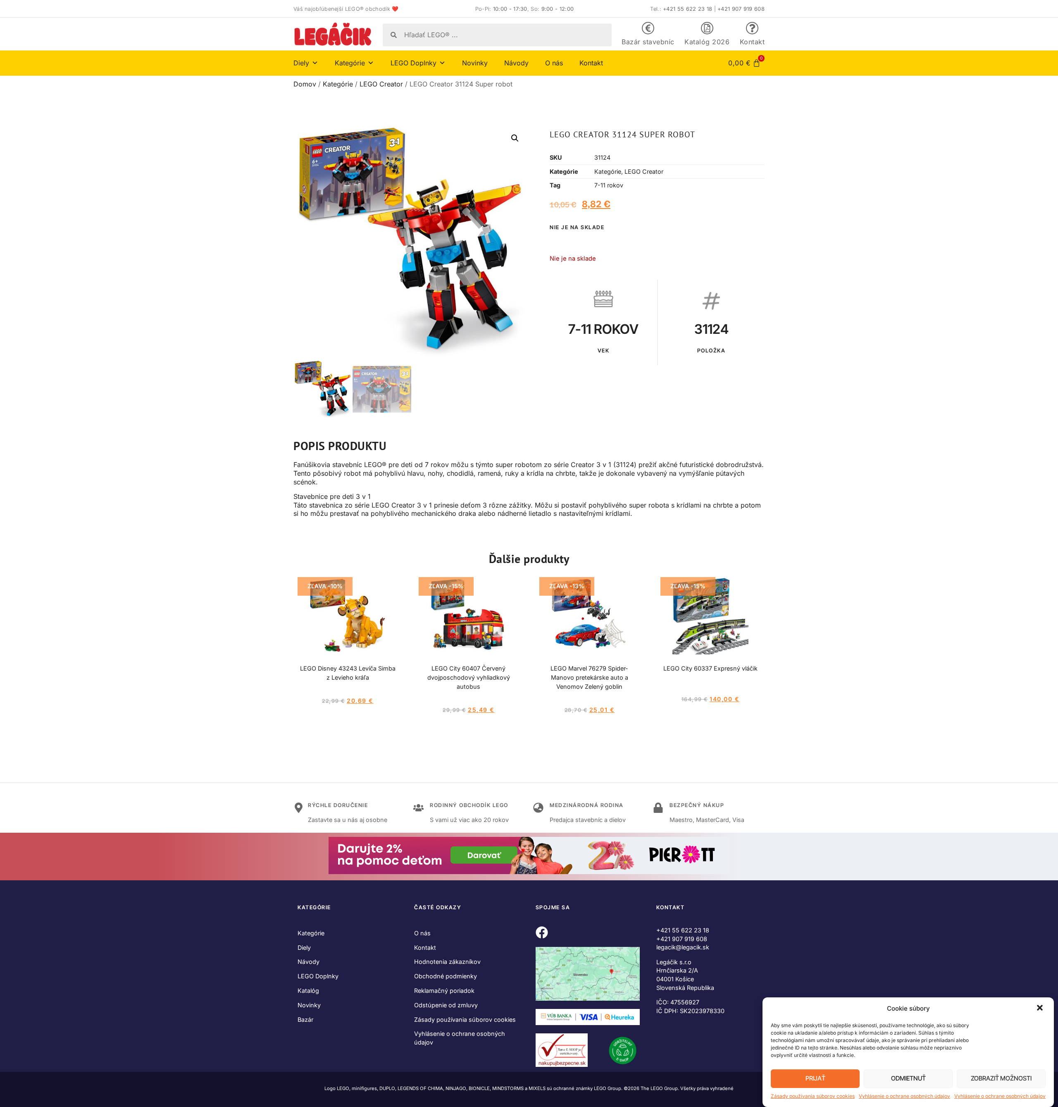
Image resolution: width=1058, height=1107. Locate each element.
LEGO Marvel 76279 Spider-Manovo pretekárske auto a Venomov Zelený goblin (589, 677)
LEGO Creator (381, 84)
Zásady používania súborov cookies (813, 1096)
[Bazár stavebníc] (648, 28)
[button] (1041, 1009)
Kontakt (752, 42)
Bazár (305, 1019)
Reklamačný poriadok (444, 990)
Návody (516, 63)
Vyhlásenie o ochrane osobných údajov (904, 1096)
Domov (304, 84)
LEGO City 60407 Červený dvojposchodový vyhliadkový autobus (468, 677)
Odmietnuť (908, 1079)
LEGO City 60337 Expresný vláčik (710, 668)
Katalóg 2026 (706, 42)
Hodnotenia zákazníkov (447, 961)
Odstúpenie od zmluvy (446, 1005)
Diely (304, 947)
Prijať (815, 1079)
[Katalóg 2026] (707, 28)
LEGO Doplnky (318, 976)
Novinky (475, 63)
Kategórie (338, 84)
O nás (554, 63)
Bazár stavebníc (648, 42)
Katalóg (308, 990)
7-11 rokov (608, 185)
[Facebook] (542, 932)
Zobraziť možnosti (1001, 1079)
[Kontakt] (752, 28)
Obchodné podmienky (445, 976)
